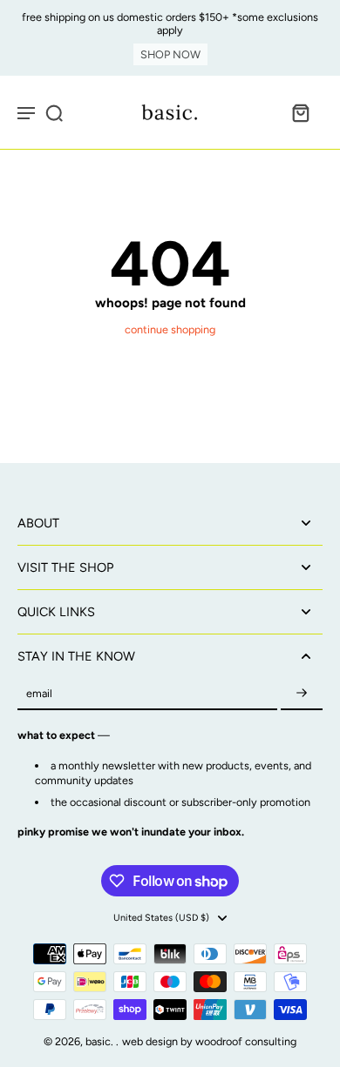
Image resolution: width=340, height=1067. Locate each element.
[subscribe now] (302, 694)
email (39, 694)
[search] (54, 112)
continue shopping (170, 329)
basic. (100, 1041)
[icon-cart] (300, 112)
